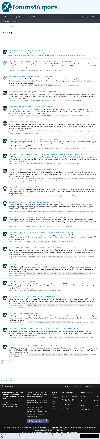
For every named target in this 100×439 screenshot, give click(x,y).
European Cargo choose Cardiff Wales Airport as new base (30, 76)
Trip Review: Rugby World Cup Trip (24, 122)
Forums (7, 17)
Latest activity (6, 21)
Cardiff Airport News (56, 70)
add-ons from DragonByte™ (44, 432)
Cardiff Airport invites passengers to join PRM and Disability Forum (33, 139)
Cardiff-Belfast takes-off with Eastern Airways (25, 187)
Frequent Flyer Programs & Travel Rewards (52, 181)
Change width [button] (9, 386)
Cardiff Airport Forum (78, 55)
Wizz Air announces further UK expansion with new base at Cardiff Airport (35, 202)
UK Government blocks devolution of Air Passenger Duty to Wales (32, 345)
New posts (54, 398)
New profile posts (54, 402)
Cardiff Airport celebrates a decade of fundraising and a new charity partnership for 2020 (41, 232)
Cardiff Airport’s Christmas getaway (21, 281)
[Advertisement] (50, 41)
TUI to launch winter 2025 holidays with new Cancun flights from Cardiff (35, 92)
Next (9, 362)
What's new (22, 17)
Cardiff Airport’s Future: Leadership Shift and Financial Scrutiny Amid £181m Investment (40, 61)
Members (36, 17)
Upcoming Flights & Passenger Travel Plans (27, 50)
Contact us (68, 386)
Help (93, 386)
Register (14, 21)
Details (76, 432)
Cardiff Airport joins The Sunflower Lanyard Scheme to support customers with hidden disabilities (44, 328)
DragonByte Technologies (67, 432)
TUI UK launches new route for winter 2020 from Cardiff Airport (31, 296)
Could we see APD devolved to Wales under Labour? (30, 107)
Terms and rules (76, 386)
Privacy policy (87, 386)
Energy (96, 409)
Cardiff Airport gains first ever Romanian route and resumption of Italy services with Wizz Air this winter (46, 154)
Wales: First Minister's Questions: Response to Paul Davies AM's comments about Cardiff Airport (44, 247)
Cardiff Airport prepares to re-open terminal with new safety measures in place (37, 217)
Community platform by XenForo (50, 431)
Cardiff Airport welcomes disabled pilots (23, 313)
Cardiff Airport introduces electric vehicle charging (27, 264)
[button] (12, 16)
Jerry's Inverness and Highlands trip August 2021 (32, 169)
